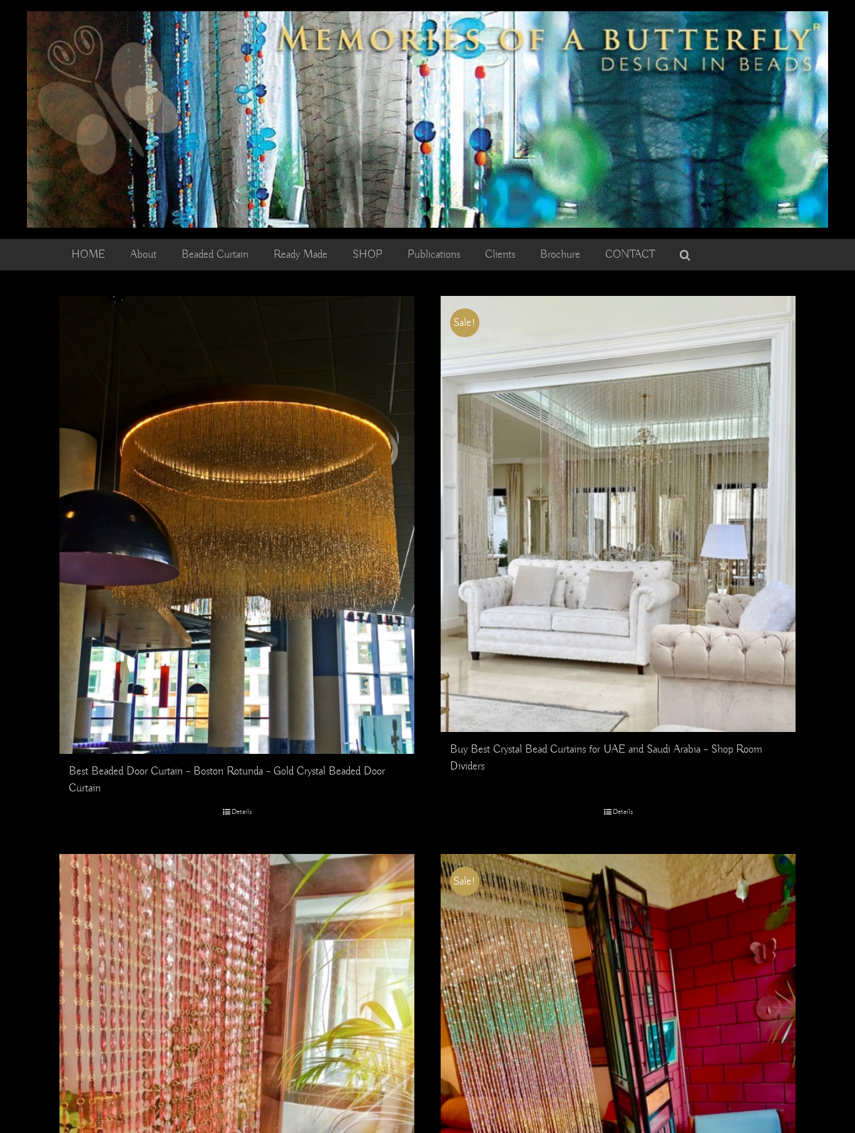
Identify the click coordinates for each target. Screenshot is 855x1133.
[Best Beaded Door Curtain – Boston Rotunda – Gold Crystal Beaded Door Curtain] (236, 525)
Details (242, 811)
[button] (685, 254)
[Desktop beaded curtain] (427, 17)
